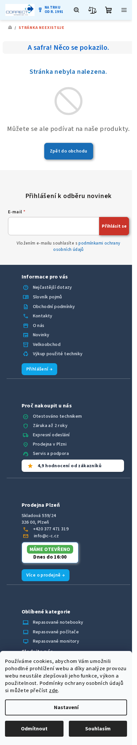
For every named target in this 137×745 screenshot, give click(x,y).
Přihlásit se (114, 226)
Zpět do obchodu (68, 151)
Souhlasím (98, 728)
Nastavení (66, 707)
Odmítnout (34, 728)
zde (53, 690)
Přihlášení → (39, 369)
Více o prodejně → (45, 575)
